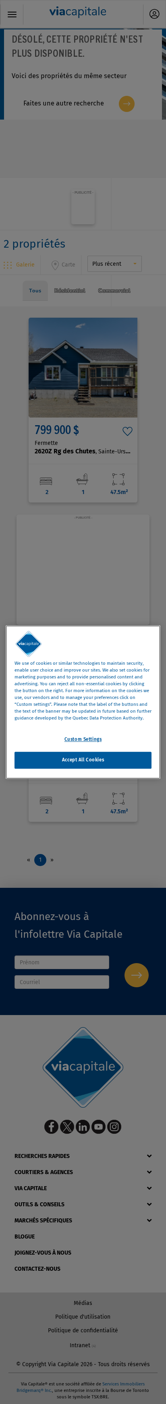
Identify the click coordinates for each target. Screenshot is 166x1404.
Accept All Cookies (83, 760)
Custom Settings (83, 739)
